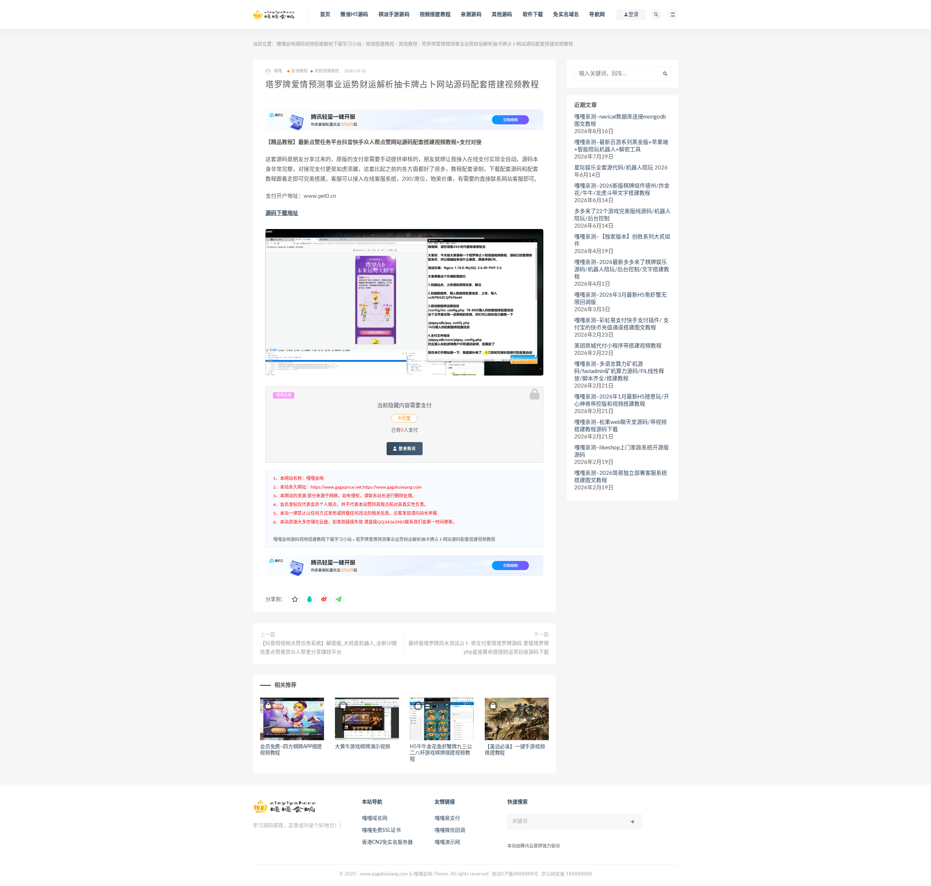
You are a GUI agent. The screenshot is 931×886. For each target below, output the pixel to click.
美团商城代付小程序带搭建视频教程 (618, 346)
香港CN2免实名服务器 (387, 842)
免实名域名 (566, 14)
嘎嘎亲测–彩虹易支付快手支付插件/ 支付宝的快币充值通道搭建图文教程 (621, 324)
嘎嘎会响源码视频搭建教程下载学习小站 (318, 44)
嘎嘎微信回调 (450, 830)
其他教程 (408, 44)
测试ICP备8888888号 (514, 874)
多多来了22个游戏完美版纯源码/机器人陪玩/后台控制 (622, 215)
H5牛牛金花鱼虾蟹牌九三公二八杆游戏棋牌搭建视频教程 (441, 753)
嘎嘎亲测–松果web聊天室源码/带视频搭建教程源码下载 (620, 426)
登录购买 (406, 448)
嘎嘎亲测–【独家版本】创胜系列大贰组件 (622, 240)
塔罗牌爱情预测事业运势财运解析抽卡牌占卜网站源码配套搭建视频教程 (425, 539)
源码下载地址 (281, 213)
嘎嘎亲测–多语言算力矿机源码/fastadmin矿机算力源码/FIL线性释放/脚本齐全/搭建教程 (619, 371)
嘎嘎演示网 (447, 842)
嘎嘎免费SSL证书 (381, 830)
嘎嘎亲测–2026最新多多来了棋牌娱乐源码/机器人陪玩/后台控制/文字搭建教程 (621, 270)
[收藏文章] (294, 599)
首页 (325, 14)
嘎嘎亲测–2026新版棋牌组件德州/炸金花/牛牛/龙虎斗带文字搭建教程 (622, 189)
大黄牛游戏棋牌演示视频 (362, 746)
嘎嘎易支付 (447, 818)
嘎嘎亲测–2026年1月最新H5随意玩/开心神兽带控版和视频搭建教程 (621, 400)
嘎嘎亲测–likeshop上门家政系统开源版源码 (621, 451)
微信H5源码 (354, 14)
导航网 (597, 14)
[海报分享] (338, 599)
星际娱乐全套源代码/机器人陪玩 (613, 168)
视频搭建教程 (435, 14)
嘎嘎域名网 (374, 818)
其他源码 (502, 14)
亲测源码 (471, 14)
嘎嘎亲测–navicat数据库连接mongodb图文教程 (620, 120)
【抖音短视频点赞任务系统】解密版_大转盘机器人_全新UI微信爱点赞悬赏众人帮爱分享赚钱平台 (328, 648)
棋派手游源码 (394, 14)
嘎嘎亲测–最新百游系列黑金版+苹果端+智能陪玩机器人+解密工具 (621, 146)
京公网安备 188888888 (566, 874)
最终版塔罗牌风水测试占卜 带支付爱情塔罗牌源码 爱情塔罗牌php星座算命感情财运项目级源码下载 (478, 648)
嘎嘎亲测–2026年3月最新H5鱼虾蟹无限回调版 (620, 298)
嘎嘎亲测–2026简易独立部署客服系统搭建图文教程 (620, 476)
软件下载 (533, 14)
